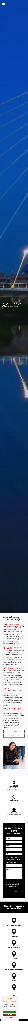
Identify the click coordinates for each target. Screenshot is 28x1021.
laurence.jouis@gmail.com (14, 814)
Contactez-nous (16, 735)
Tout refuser (9, 1015)
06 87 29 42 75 (14, 802)
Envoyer (16, 891)
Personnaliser (9, 1017)
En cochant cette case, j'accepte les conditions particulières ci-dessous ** (13, 884)
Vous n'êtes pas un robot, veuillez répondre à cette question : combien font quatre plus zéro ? (13, 860)
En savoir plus (16, 731)
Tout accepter (9, 1012)
